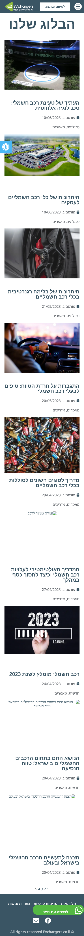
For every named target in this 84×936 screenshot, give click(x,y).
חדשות (74, 693)
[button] (6, 147)
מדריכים (59, 410)
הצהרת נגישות (19, 903)
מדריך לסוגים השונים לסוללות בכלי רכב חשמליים (44, 482)
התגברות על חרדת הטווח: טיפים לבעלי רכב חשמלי (42, 388)
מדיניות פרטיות (45, 903)
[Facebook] (48, 920)
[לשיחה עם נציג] (78, 910)
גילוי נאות (68, 903)
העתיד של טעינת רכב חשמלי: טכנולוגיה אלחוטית (45, 105)
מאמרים (58, 127)
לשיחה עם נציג (55, 911)
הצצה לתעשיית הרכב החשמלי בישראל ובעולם (44, 860)
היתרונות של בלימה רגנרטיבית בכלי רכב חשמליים (44, 294)
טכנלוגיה (73, 127)
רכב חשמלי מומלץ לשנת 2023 (44, 674)
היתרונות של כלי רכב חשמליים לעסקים (44, 200)
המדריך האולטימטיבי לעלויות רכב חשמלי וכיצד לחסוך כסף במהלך (45, 575)
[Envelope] (36, 920)
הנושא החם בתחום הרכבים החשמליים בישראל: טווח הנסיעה (47, 763)
